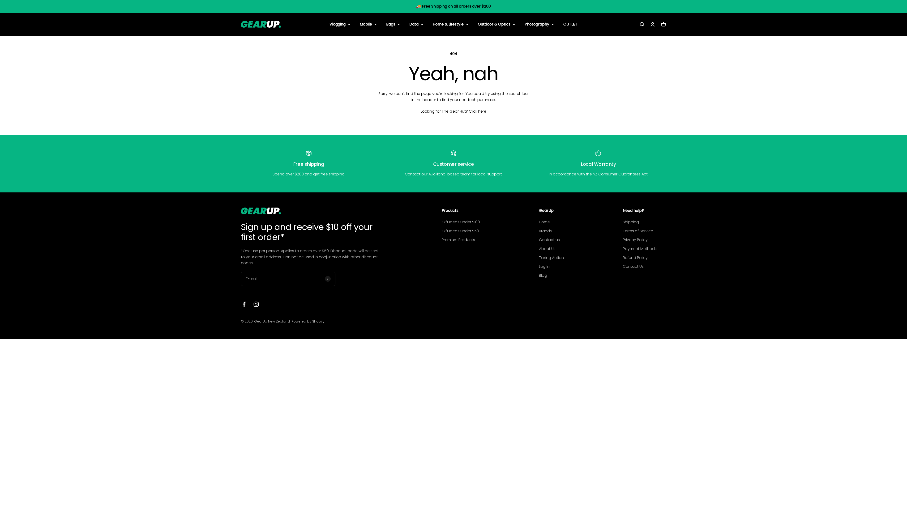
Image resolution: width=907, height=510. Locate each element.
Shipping (631, 222)
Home (544, 222)
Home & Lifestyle (448, 24)
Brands (545, 231)
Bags (390, 24)
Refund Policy (635, 257)
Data (414, 24)
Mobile (366, 24)
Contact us (549, 239)
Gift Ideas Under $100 (461, 222)
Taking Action (551, 257)
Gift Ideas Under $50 (460, 231)
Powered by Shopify (308, 321)
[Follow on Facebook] (244, 304)
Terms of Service (638, 231)
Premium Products (458, 239)
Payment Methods (640, 248)
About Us (547, 248)
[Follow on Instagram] (256, 304)
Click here (477, 111)
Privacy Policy (635, 239)
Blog (543, 275)
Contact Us (633, 266)
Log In (544, 266)
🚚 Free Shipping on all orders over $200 (453, 6)
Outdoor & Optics (494, 24)
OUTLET (570, 24)
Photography (537, 24)
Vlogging (337, 24)
